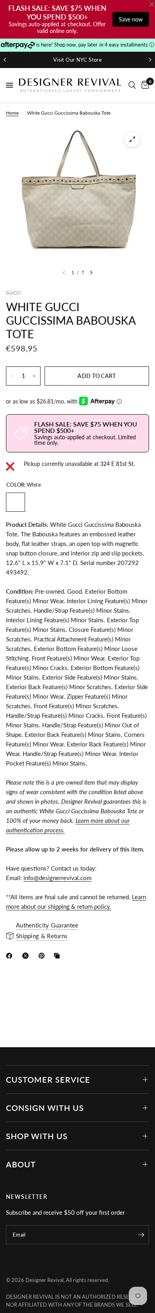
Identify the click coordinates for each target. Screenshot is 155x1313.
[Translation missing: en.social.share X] (27, 955)
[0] (144, 85)
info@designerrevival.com (57, 877)
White (15, 502)
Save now (131, 19)
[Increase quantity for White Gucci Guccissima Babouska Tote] (34, 376)
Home (12, 113)
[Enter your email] (141, 1234)
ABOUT (21, 1164)
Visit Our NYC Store (77, 59)
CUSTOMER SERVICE (48, 1079)
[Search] (132, 85)
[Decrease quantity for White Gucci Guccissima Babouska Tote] (12, 376)
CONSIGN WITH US (45, 1107)
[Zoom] (132, 139)
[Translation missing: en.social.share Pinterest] (43, 955)
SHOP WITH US (37, 1136)
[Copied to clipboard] (58, 955)
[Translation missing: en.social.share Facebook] (10, 955)
